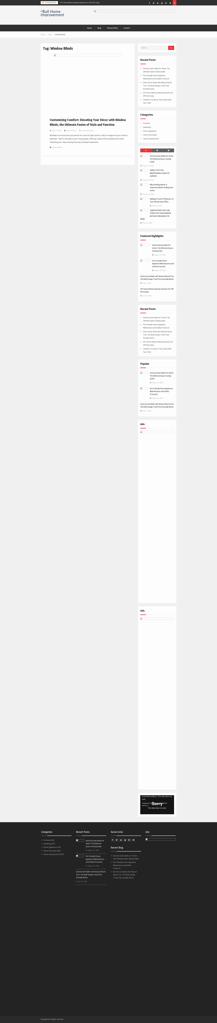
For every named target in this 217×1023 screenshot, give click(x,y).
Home (89, 28)
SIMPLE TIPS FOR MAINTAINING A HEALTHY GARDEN (160, 173)
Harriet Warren (71, 130)
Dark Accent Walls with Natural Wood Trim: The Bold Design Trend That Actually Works (157, 85)
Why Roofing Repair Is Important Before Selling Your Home (161, 187)
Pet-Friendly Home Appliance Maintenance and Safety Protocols (163, 264)
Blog (99, 28)
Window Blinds (57, 147)
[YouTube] (162, 3)
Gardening (147, 127)
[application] (157, 804)
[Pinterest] (170, 3)
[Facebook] (149, 3)
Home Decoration (88, 130)
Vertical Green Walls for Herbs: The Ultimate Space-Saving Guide (162, 159)
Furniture (146, 123)
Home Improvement (151, 139)
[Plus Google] (166, 3)
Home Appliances (150, 131)
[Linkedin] (158, 3)
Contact (127, 28)
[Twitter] (153, 3)
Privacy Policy (112, 28)
